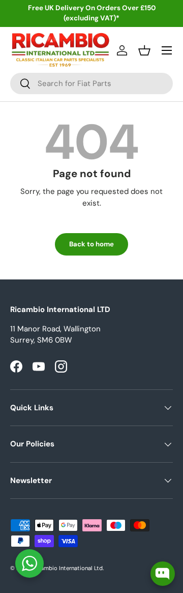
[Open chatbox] (162, 573)
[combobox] (91, 83)
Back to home (91, 244)
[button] (144, 50)
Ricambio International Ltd (68, 568)
